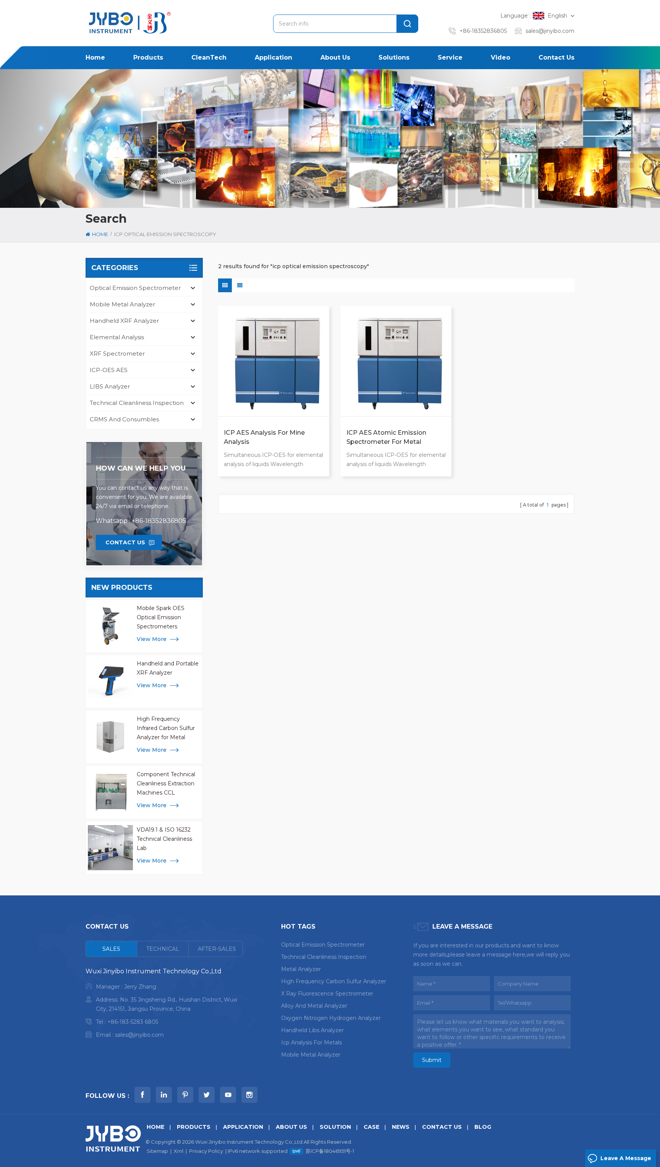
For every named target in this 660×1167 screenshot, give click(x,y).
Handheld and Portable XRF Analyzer (168, 668)
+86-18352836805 (483, 31)
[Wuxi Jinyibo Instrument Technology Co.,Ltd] (129, 22)
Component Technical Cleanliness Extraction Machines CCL (166, 783)
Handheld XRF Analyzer (124, 320)
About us (335, 57)
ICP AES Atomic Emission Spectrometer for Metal (386, 437)
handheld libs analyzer (312, 1030)
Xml (178, 1151)
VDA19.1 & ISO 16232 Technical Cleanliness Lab (164, 838)
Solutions (394, 57)
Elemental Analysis (117, 337)
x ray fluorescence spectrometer (327, 993)
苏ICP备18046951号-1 (330, 1151)
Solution (335, 1126)
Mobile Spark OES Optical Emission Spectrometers (160, 617)
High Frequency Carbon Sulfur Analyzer (333, 981)
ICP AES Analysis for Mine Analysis (264, 437)
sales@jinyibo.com (550, 31)
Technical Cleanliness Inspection (137, 402)
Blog (482, 1126)
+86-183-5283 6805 (132, 1021)
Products (148, 57)
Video (500, 57)
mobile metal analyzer (310, 1054)
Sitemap (157, 1151)
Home (95, 57)
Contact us (556, 57)
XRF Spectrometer (117, 353)
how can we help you (141, 468)
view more (152, 639)
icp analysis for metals (311, 1042)
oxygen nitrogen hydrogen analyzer (331, 1018)
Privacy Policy (206, 1151)
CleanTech (208, 57)
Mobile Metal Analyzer (122, 304)
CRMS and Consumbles (124, 419)
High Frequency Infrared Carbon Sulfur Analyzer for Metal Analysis (166, 728)
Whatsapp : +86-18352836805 (141, 520)
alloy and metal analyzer (314, 1005)
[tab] (111, 949)
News (400, 1126)
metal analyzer (301, 969)
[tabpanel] (164, 1004)
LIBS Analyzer (110, 386)
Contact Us (125, 542)
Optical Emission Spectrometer (135, 287)
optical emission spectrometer (323, 944)
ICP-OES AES (109, 370)
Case (371, 1126)
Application (273, 57)
